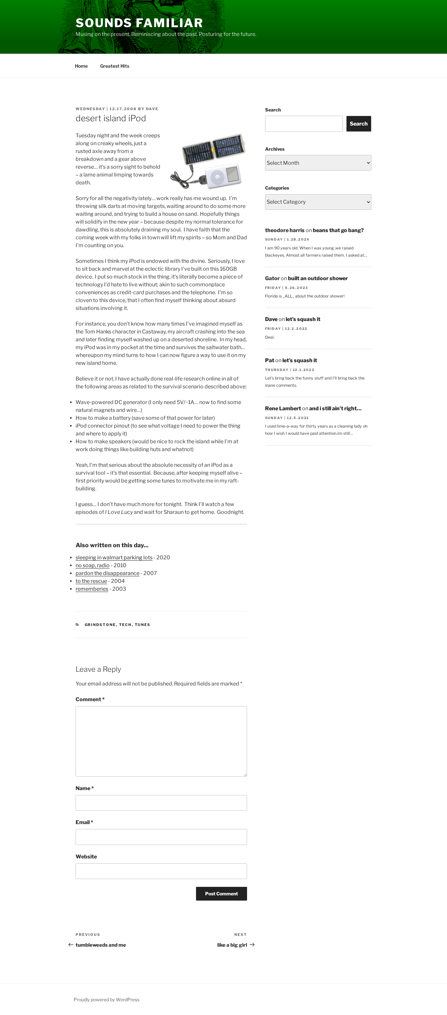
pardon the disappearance (107, 573)
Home (81, 66)
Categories (277, 188)
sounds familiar (140, 23)
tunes (143, 624)
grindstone (100, 624)
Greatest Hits (114, 66)
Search (273, 109)
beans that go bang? (338, 230)
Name (85, 788)
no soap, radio (93, 565)
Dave (152, 109)
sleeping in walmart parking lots (114, 557)
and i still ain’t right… (335, 408)
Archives (274, 149)
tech (125, 624)
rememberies (92, 589)
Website (86, 857)
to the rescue (91, 581)
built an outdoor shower (318, 278)
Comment (90, 699)
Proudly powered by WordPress (106, 999)
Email (84, 822)
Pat (269, 360)
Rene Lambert (283, 408)
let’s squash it (303, 319)
